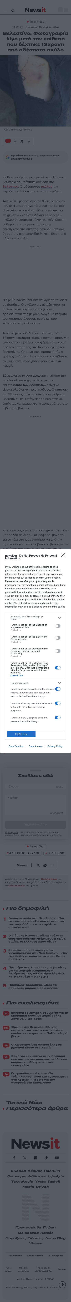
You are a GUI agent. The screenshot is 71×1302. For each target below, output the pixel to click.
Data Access (35, 746)
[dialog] (35, 651)
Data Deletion (16, 746)
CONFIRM (21, 734)
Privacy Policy (55, 746)
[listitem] (35, 617)
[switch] (57, 626)
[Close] (64, 556)
